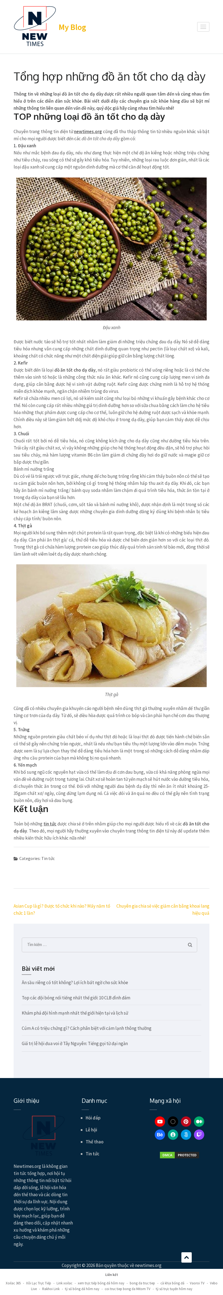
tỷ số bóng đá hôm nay (82, 1289)
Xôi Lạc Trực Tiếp (38, 1283)
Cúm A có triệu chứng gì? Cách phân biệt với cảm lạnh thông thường (86, 1028)
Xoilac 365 (13, 1283)
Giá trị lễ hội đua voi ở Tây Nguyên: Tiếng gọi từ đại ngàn (75, 1043)
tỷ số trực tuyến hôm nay (174, 1289)
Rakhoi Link (51, 1289)
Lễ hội (91, 1130)
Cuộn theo (186, 1257)
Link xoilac (64, 1283)
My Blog (72, 27)
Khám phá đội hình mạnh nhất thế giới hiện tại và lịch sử (75, 1013)
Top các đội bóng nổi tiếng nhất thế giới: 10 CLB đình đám (76, 998)
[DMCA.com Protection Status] (179, 1155)
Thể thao (95, 1142)
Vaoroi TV (197, 1283)
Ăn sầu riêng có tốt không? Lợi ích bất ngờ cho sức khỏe (75, 982)
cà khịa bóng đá (172, 1283)
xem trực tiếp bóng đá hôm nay (101, 1283)
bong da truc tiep (142, 1283)
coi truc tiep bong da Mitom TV (127, 1289)
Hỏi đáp (93, 1118)
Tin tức (48, 858)
